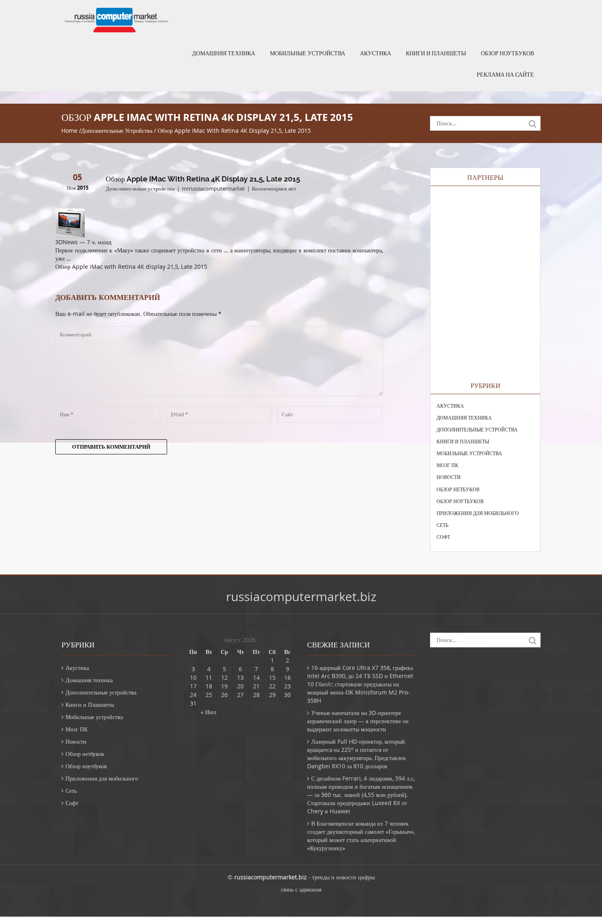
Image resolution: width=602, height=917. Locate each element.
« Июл (208, 712)
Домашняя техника (223, 53)
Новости (449, 477)
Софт (443, 536)
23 (287, 686)
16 (287, 677)
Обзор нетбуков (458, 489)
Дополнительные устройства (116, 130)
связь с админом (301, 889)
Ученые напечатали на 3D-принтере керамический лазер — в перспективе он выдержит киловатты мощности (358, 721)
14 (256, 677)
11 (209, 677)
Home (69, 130)
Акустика (375, 53)
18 (209, 686)
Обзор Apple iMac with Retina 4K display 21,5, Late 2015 (131, 266)
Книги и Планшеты (436, 53)
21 (256, 686)
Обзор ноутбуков (507, 53)
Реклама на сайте (505, 74)
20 (240, 686)
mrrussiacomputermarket (213, 188)
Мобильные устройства (307, 53)
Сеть (442, 525)
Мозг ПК (447, 465)
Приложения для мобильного (478, 513)
